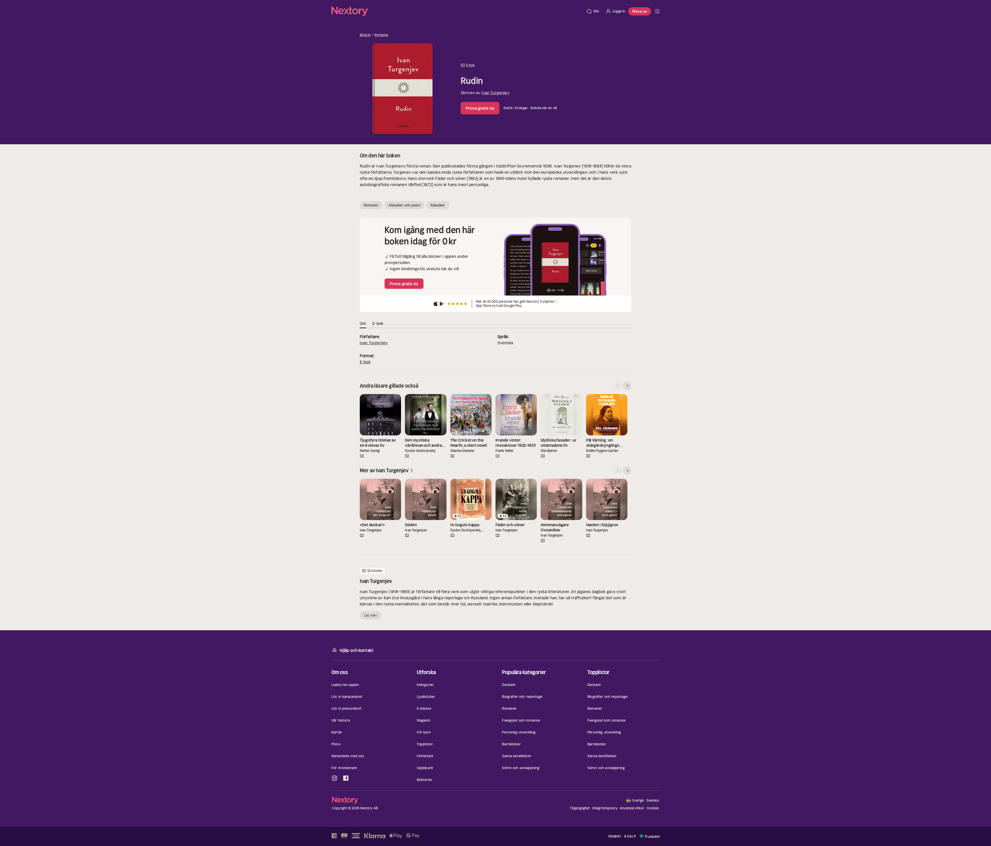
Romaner (381, 35)
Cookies (653, 808)
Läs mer (370, 615)
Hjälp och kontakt (357, 650)
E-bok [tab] (377, 323)
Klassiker (438, 205)
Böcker (365, 35)
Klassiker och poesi (404, 205)
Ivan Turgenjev (495, 92)
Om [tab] (363, 323)
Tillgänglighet (580, 808)
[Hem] (457, 11)
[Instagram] (334, 778)
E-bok (365, 361)
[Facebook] (346, 778)
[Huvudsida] (657, 11)
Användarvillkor (632, 808)
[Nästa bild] (627, 386)
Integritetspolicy (605, 808)
